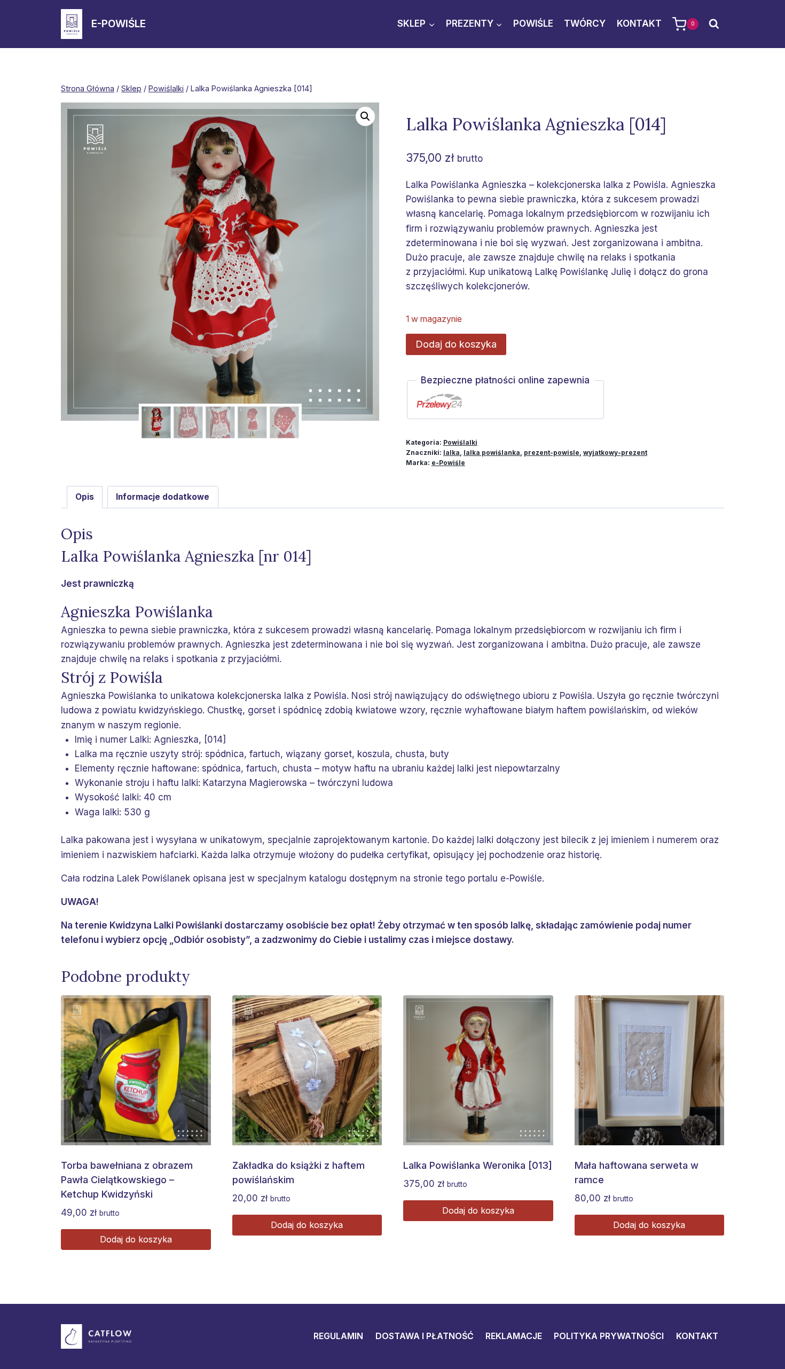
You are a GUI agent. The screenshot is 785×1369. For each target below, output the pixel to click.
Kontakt (639, 23)
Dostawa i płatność (424, 1336)
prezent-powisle (551, 453)
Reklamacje (513, 1336)
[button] (365, 116)
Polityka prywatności (609, 1336)
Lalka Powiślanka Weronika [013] (477, 1165)
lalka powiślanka (492, 453)
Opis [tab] (84, 497)
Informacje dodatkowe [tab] (162, 497)
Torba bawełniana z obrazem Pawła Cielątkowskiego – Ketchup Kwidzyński (127, 1180)
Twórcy (585, 23)
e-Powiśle (448, 463)
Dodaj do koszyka (456, 344)
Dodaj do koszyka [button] (136, 1239)
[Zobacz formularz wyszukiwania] (714, 24)
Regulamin (338, 1336)
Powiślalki (460, 442)
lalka (451, 453)
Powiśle (533, 23)
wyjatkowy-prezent (615, 453)
